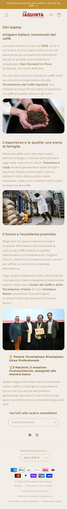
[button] (7, 15)
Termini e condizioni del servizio (35, 496)
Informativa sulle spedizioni (24, 501)
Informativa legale (52, 501)
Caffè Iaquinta (31, 481)
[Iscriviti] (55, 422)
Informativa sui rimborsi (39, 486)
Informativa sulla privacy (35, 491)
